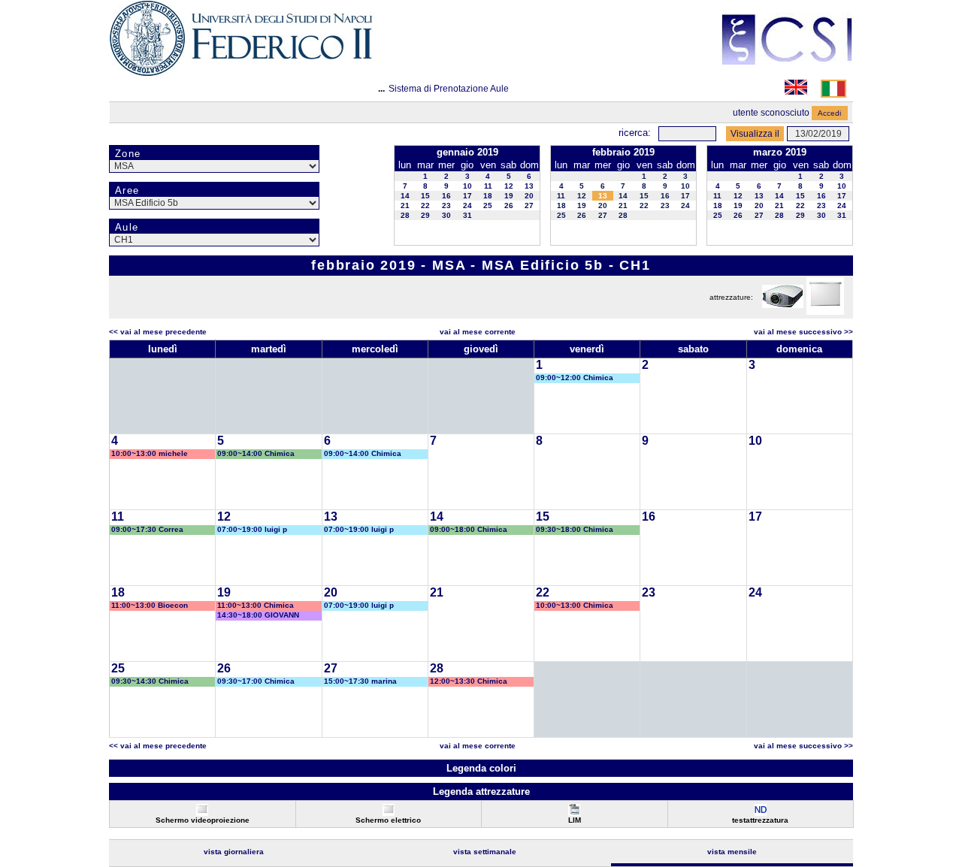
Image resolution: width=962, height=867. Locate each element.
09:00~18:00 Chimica (468, 529)
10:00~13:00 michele (149, 453)
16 (446, 196)
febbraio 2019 (623, 152)
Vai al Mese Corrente (478, 332)
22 (425, 205)
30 (446, 215)
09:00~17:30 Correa (147, 529)
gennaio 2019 (467, 152)
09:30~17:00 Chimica (256, 681)
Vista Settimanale (484, 851)
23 (446, 205)
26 (508, 205)
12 (508, 186)
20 (529, 196)
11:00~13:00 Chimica (255, 605)
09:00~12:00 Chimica (574, 377)
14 (405, 196)
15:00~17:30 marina (360, 681)
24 (467, 205)
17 (467, 196)
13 (529, 186)
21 (405, 205)
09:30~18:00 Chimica (574, 529)
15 (425, 196)
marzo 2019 (779, 152)
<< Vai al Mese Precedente (158, 332)
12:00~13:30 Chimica (468, 681)
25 (487, 205)
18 (487, 196)
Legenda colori (481, 768)
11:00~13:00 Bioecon (149, 605)
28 (405, 215)
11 (488, 186)
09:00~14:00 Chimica (256, 453)
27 (529, 205)
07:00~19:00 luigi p (252, 529)
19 (508, 196)
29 (425, 215)
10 (467, 186)
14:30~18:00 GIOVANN (258, 615)
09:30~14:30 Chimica (150, 681)
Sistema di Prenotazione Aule (449, 88)
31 (467, 215)
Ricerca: (635, 132)
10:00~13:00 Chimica (574, 605)
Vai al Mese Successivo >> (803, 332)
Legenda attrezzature (481, 791)
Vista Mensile (732, 851)
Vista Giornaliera (234, 851)
